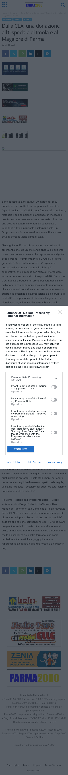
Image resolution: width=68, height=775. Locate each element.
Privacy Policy (54, 462)
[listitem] (34, 378)
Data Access (34, 462)
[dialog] (34, 387)
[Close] (60, 313)
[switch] (54, 387)
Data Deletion (13, 462)
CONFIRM (20, 449)
